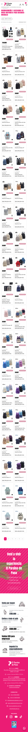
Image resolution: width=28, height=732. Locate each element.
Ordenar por (22, 22)
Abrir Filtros (7, 18)
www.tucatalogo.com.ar (15, 706)
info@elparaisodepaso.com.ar (15, 700)
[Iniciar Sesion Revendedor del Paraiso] (20, 3)
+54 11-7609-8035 (15, 694)
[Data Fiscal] (14, 724)
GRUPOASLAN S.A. (14, 708)
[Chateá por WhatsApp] (24, 728)
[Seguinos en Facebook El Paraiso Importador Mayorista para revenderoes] (6, 716)
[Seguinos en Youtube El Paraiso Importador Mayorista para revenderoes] (16, 716)
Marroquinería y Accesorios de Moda (11, 7)
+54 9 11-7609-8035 (15, 697)
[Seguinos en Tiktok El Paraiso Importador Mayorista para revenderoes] (21, 716)
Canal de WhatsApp (14, 687)
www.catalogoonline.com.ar (15, 703)
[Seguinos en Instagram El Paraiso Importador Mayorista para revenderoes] (11, 716)
